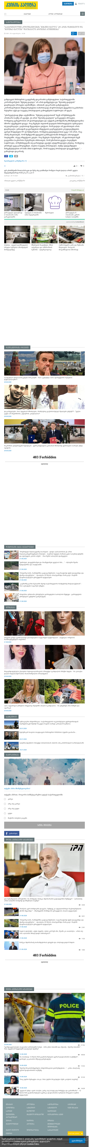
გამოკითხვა (12, 755)
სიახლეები (27, 14)
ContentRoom (75, 222)
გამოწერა (68, 4)
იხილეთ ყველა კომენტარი (14, 180)
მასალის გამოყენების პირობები (75, 1144)
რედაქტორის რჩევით (17, 347)
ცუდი (10, 813)
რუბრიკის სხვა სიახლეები (20, 547)
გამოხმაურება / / (76, 176)
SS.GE (7, 190)
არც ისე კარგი (14, 804)
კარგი (10, 799)
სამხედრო (11, 717)
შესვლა (81, 4)
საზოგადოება (13, 22)
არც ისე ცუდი (13, 809)
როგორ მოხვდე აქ (77, 190)
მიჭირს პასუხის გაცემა (17, 818)
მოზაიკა (10, 607)
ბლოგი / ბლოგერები (55, 14)
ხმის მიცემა (45, 825)
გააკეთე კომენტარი (77, 180)
